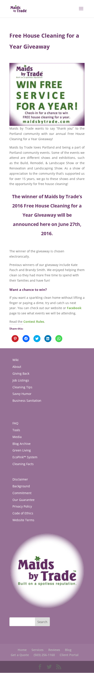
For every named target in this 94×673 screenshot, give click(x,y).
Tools (16, 430)
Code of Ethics (22, 513)
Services (37, 650)
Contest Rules (33, 321)
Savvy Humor (21, 394)
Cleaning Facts (23, 464)
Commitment (21, 493)
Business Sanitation (26, 400)
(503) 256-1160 (44, 655)
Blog (68, 650)
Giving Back (20, 373)
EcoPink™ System (24, 457)
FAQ (15, 423)
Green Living (21, 450)
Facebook (74, 308)
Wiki (15, 360)
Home (22, 650)
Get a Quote (20, 655)
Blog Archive (21, 444)
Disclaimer (20, 479)
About (16, 367)
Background (21, 486)
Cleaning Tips (22, 387)
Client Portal (69, 655)
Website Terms (23, 520)
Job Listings (20, 380)
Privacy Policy (22, 506)
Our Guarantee (23, 500)
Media (17, 437)
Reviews (54, 650)
